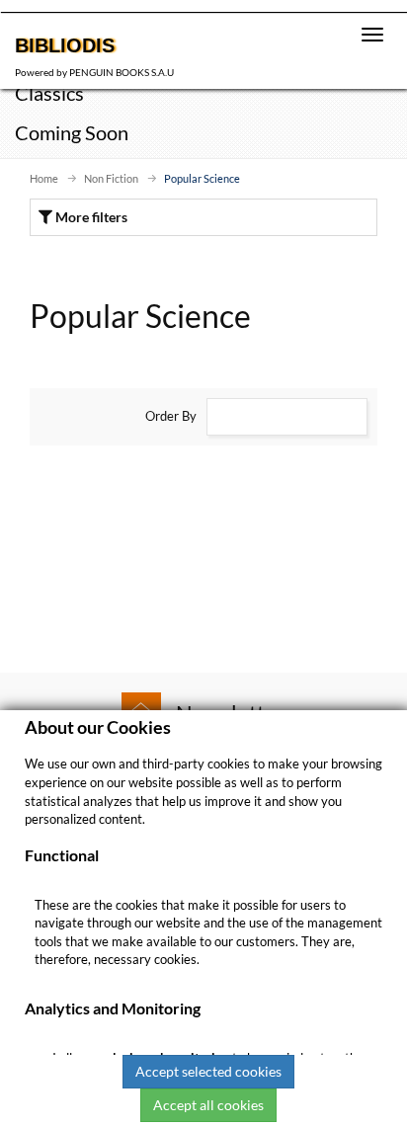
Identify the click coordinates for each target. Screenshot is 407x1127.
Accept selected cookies (208, 1071)
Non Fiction (111, 178)
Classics (49, 93)
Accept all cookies (208, 1104)
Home (44, 178)
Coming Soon (71, 132)
